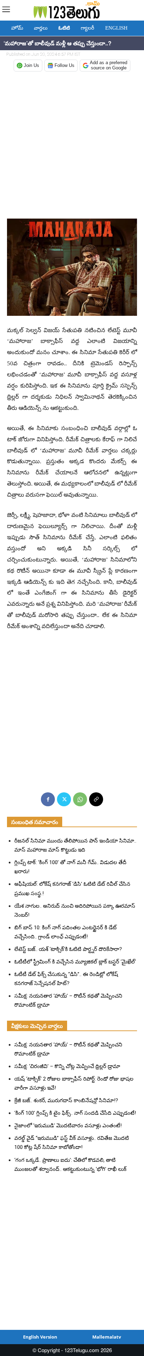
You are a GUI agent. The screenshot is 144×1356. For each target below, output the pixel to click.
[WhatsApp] (80, 799)
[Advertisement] (72, 146)
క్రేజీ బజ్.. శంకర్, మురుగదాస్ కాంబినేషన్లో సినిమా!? (66, 1100)
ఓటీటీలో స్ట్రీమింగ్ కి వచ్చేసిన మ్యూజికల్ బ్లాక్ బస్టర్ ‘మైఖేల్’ (75, 962)
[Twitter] (64, 799)
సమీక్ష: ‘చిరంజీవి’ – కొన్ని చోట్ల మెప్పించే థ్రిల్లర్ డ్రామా (67, 1066)
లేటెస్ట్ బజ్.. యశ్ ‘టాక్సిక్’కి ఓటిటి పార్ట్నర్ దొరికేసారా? (68, 949)
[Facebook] (48, 799)
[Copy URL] (96, 799)
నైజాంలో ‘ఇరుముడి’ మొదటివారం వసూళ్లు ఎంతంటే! (68, 1125)
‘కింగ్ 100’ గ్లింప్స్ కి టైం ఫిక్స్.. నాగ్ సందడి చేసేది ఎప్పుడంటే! (75, 1113)
